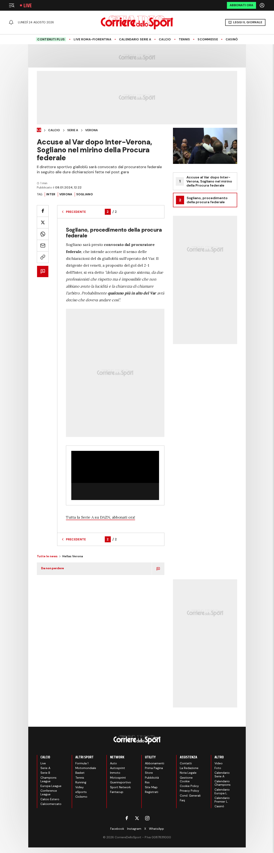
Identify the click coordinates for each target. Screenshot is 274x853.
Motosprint (118, 777)
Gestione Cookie (186, 779)
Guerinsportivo (120, 782)
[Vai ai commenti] (42, 271)
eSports (81, 792)
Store (149, 773)
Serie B (45, 773)
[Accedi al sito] (262, 5)
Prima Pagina (154, 768)
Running (80, 782)
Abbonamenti (154, 763)
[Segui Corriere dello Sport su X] (137, 818)
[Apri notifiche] (11, 22)
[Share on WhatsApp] (42, 234)
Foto (217, 768)
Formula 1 (81, 763)
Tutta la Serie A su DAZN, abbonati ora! (100, 517)
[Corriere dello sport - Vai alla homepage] (137, 22)
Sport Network (120, 787)
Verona (91, 130)
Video (218, 763)
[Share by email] (42, 245)
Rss (147, 782)
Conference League (48, 792)
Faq (182, 800)
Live (28, 5)
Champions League (48, 779)
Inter (50, 194)
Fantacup (116, 792)
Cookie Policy (189, 786)
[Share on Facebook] (42, 211)
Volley (79, 787)
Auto (113, 763)
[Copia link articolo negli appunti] (42, 257)
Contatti (186, 763)
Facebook (117, 829)
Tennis (184, 39)
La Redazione (189, 768)
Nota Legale (188, 773)
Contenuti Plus (51, 39)
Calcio (165, 39)
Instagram (134, 829)
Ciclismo (81, 797)
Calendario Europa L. (222, 791)
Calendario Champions (222, 783)
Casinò (232, 39)
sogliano (84, 194)
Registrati (151, 792)
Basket (80, 773)
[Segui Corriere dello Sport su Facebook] (126, 818)
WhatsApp (156, 829)
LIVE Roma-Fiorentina (92, 39)
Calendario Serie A (135, 39)
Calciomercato (50, 804)
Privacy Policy (189, 791)
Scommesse (208, 39)
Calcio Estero (49, 799)
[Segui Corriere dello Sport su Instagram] (147, 818)
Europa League (50, 786)
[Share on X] (42, 222)
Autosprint (117, 768)
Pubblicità (152, 777)
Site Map (151, 787)
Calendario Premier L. (222, 799)
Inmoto (115, 773)
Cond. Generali (190, 795)
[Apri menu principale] (12, 5)
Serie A (72, 130)
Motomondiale (85, 768)
